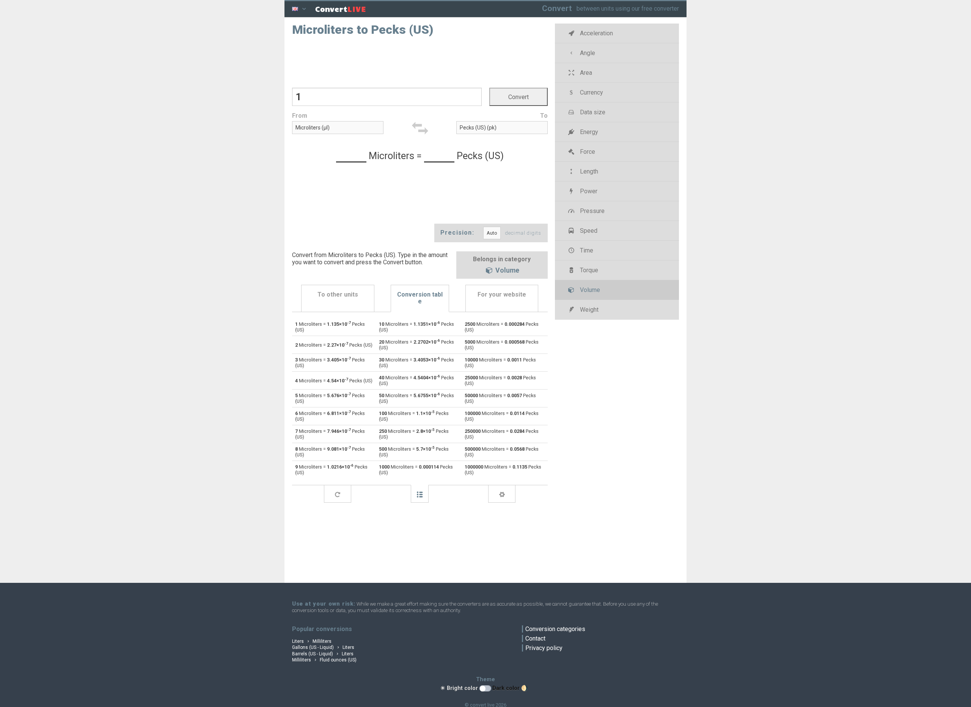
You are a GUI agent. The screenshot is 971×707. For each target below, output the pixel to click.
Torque (588, 270)
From (299, 115)
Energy (588, 132)
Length (588, 171)
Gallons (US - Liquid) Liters (323, 647)
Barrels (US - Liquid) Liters (323, 653)
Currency (590, 92)
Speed (587, 230)
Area (585, 72)
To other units (337, 294)
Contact (535, 638)
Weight (588, 309)
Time (585, 250)
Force (586, 151)
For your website (502, 294)
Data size (591, 112)
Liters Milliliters (312, 641)
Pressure (591, 211)
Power (587, 191)
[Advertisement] (420, 61)
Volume (506, 270)
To (544, 115)
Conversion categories (555, 629)
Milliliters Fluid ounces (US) (324, 660)
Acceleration (595, 33)
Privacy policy (543, 648)
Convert (557, 8)
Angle (586, 53)
